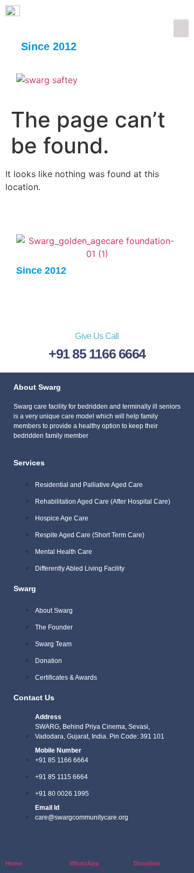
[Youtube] (161, 299)
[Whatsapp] (97, 299)
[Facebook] (32, 299)
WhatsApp (84, 863)
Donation (147, 863)
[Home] (12, 845)
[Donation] (140, 845)
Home (13, 863)
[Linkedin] (129, 299)
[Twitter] (64, 299)
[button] (181, 28)
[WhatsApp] (76, 845)
